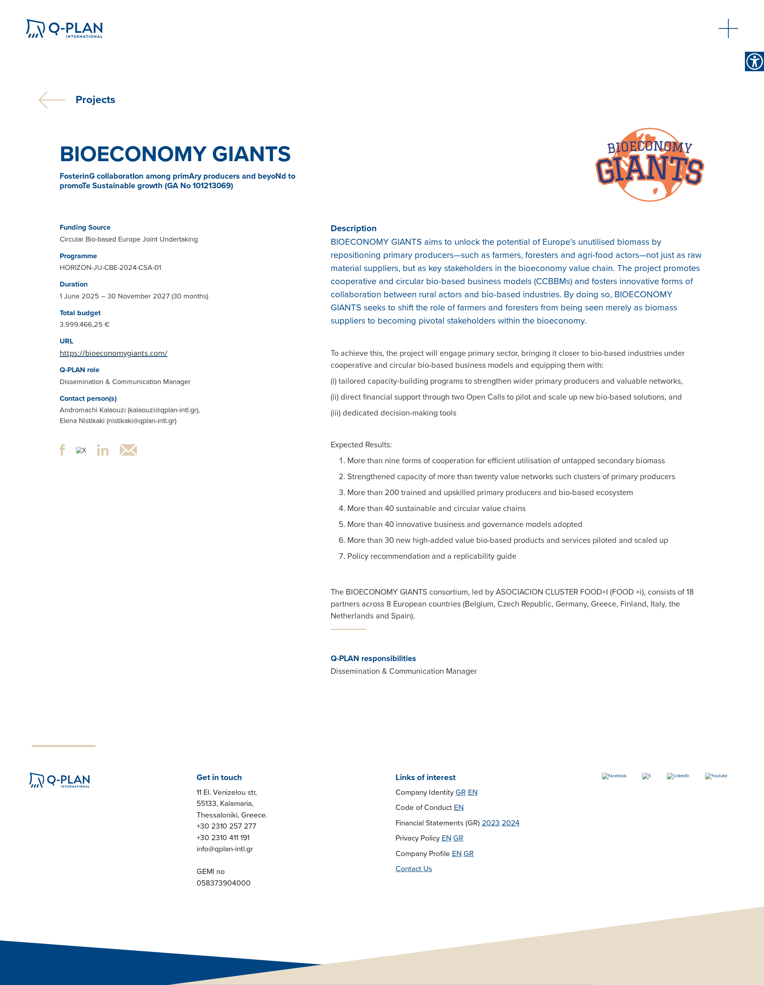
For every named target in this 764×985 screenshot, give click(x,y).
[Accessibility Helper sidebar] (754, 61)
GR (461, 792)
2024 (511, 823)
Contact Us (414, 868)
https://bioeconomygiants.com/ (114, 353)
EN (472, 792)
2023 (491, 823)
